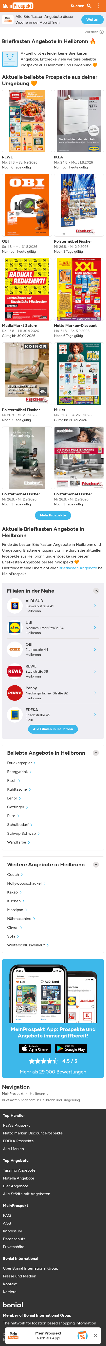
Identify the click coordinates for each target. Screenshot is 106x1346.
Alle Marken (13, 1148)
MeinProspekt (12, 1094)
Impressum (12, 1231)
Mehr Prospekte (53, 515)
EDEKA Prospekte (18, 1141)
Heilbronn (37, 1094)
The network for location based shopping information (49, 1323)
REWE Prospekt (16, 1125)
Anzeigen (91, 32)
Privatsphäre (13, 1246)
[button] (98, 5)
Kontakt (10, 1284)
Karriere (10, 1291)
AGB (7, 1223)
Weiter (92, 19)
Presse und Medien (19, 1276)
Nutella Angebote (18, 1178)
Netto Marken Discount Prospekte (33, 1133)
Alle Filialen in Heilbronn (53, 729)
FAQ (7, 1215)
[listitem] (27, 130)
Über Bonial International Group (30, 1268)
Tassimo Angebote (19, 1170)
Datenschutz (14, 1239)
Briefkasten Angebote (78, 568)
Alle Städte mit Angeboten (26, 1193)
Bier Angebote (15, 1186)
